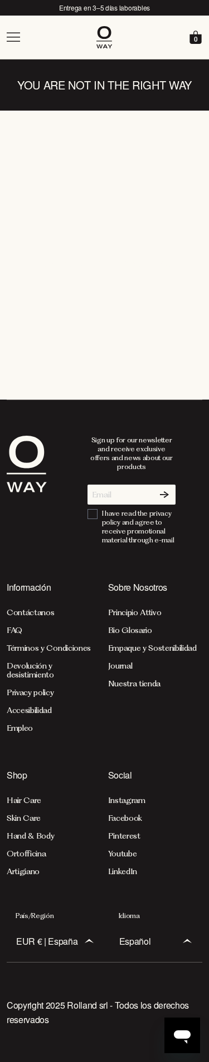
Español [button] (135, 941)
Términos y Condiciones (49, 648)
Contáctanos (30, 612)
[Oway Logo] (104, 37)
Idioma (129, 915)
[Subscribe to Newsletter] (164, 495)
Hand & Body (30, 835)
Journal (120, 665)
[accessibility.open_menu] (51, 37)
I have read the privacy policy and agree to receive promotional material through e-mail (138, 526)
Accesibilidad (29, 710)
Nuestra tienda (134, 683)
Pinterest (124, 835)
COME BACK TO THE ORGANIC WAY (104, 264)
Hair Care (24, 800)
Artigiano (23, 871)
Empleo (20, 728)
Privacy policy (30, 692)
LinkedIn (122, 871)
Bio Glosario (130, 630)
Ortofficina (26, 853)
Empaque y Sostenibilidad (152, 648)
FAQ (14, 630)
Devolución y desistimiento (30, 670)
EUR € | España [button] (47, 941)
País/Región (35, 915)
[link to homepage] (27, 490)
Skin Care (24, 818)
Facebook (125, 818)
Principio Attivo (135, 612)
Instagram (126, 800)
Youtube (122, 853)
